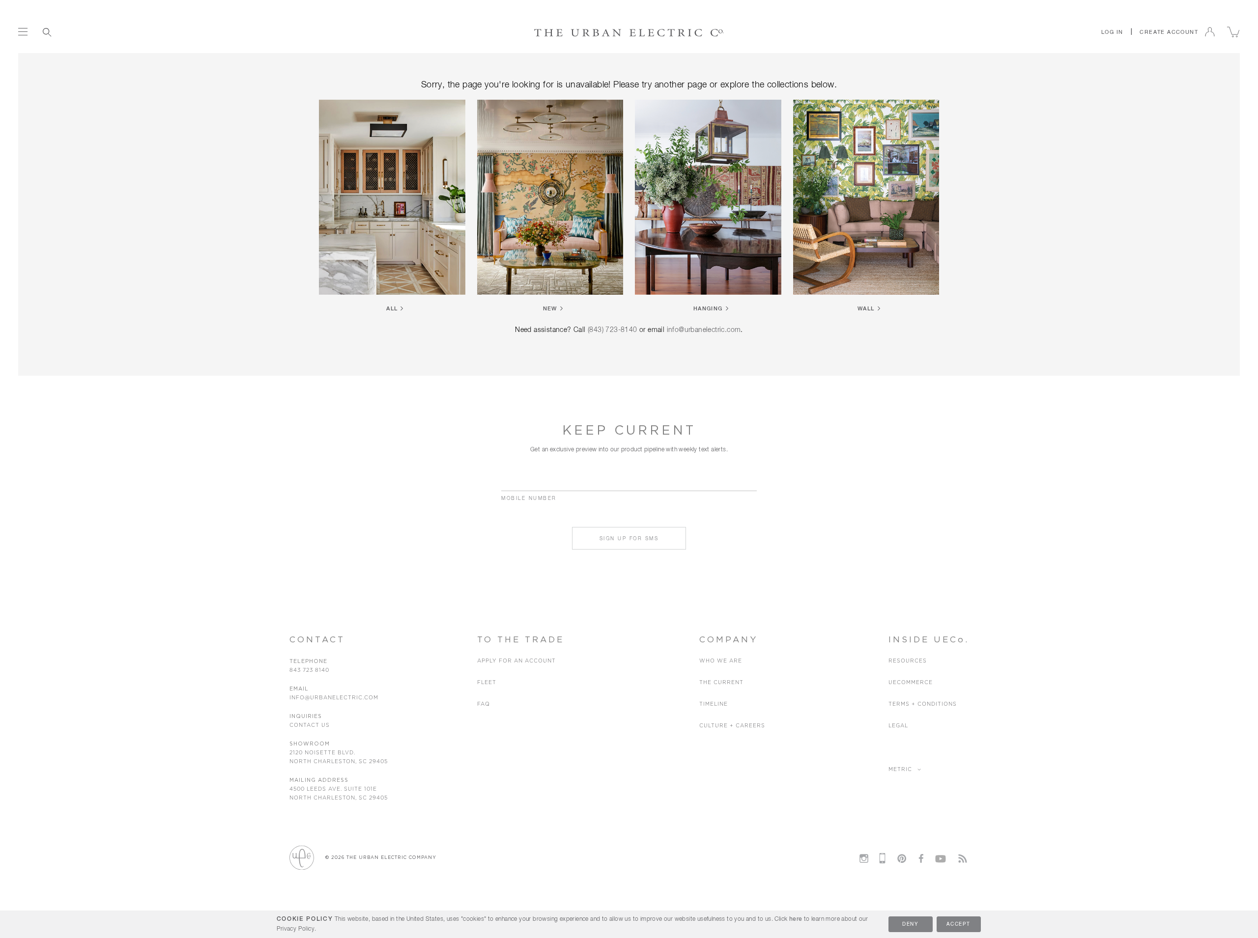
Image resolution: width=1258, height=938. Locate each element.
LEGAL (898, 725)
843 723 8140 (309, 670)
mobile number (529, 498)
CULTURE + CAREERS (732, 725)
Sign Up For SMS (629, 538)
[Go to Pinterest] (902, 858)
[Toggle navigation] (23, 31)
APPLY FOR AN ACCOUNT (516, 661)
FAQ (483, 704)
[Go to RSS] (962, 858)
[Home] (629, 32)
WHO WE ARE (720, 661)
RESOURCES (907, 661)
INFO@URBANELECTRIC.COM (333, 697)
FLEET (486, 682)
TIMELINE (713, 704)
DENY (910, 924)
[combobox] (90, 31)
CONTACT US (309, 725)
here (795, 919)
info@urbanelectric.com (704, 330)
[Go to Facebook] (920, 858)
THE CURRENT (721, 682)
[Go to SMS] (882, 858)
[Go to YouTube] (940, 857)
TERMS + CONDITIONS (922, 704)
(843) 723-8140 (612, 330)
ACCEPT (958, 924)
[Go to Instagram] (863, 858)
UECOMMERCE (910, 682)
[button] (1112, 31)
